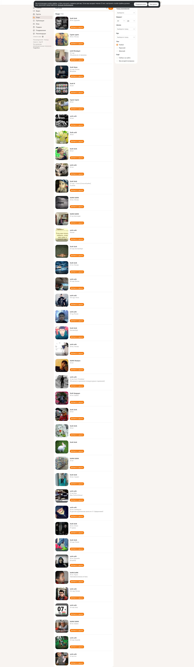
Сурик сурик (74, 35)
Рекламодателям (38, 40)
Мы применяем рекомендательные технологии (42, 46)
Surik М (72, 83)
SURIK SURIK (74, 198)
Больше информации (65, 5)
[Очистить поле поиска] (107, 8)
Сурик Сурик (74, 100)
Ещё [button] (40, 42)
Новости (35, 42)
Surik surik (73, 132)
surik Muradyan (75, 51)
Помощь (46, 40)
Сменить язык (37, 36)
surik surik (73, 116)
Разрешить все (141, 4)
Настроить (153, 4)
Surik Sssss (73, 67)
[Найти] (110, 8)
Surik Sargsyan (75, 393)
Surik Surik (73, 18)
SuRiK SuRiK (74, 573)
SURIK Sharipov (75, 361)
